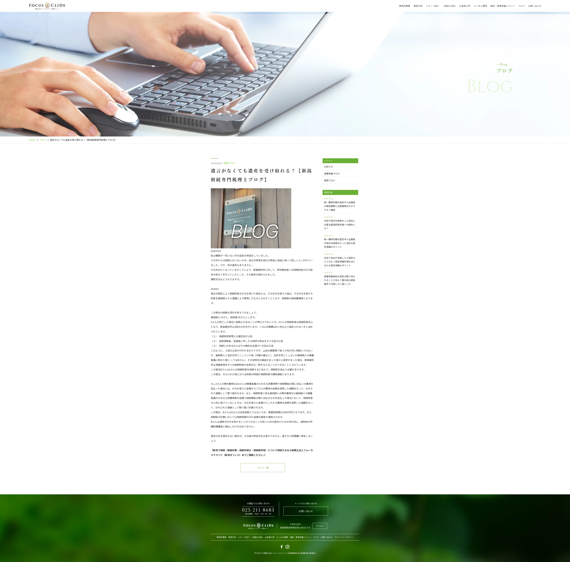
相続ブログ (229, 163)
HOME (31, 139)
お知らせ (328, 166)
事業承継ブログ (332, 173)
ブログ (521, 5)
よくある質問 (480, 5)
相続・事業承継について (502, 5)
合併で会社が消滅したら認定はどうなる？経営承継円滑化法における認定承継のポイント (339, 259)
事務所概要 (404, 5)
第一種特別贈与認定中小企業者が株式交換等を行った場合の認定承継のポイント (339, 241)
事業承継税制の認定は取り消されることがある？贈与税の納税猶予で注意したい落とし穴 (339, 278)
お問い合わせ (535, 5)
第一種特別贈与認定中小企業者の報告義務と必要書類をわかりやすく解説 (339, 204)
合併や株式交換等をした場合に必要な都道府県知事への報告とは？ (339, 222)
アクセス (320, 525)
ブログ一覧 (263, 467)
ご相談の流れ (449, 5)
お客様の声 (464, 5)
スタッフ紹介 (432, 5)
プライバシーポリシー (344, 537)
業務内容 (418, 5)
